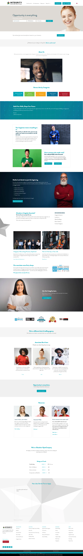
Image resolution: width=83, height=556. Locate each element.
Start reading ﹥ (18, 429)
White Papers (57, 538)
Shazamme (43, 553)
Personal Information (56, 550)
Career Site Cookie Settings (27, 550)
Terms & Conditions (14, 553)
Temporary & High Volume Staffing (34, 528)
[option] (19, 319)
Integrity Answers (18, 539)
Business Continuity (32, 538)
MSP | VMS (31, 534)
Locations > (57, 217)
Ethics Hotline (18, 534)
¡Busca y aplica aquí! (51, 43)
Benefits (17, 530)
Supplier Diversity (71, 534)
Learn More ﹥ (55, 434)
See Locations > (5, 539)
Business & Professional (45, 534)
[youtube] (11, 547)
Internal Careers (71, 530)
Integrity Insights (57, 536)
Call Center (44, 532)
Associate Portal (18, 532)
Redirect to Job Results (18, 520)
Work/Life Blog (57, 528)
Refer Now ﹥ (55, 432)
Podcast (56, 530)
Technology (70, 538)
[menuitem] (29, 3)
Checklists (56, 534)
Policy (9, 553)
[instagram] (9, 547)
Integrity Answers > (59, 215)
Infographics (57, 540)
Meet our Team (71, 528)
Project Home (71, 540)
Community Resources (19, 536)
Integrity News (71, 532)
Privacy (7, 553)
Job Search (17, 528)
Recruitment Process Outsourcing (34, 532)
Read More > (44, 259)
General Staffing (44, 536)
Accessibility (26, 553)
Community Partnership (72, 536)
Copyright (3, 553)
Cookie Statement (20, 553)
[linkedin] (3, 547)
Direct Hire (30, 530)
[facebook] (5, 547)
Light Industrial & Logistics (46, 528)
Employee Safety (31, 536)
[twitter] (7, 547)
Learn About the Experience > (19, 259)
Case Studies (57, 532)
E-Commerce (44, 530)
